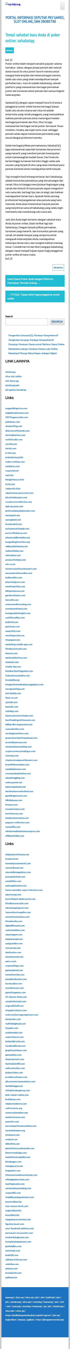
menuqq (9, 1297)
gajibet (30, 1319)
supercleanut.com (14, 1036)
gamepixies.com (13, 1054)
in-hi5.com (10, 453)
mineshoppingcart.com (16, 907)
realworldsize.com (14, 550)
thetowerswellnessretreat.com (21, 1174)
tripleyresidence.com (16, 1103)
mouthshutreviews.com (17, 916)
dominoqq (10, 371)
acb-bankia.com (13, 693)
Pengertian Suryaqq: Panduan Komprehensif (31, 340)
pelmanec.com (12, 421)
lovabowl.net (11, 858)
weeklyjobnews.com (15, 769)
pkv (37, 1297)
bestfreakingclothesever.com (20, 720)
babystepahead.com (15, 786)
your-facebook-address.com (19, 1228)
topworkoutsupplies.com (18, 912)
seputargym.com (13, 934)
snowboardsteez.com (16, 608)
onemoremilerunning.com (18, 604)
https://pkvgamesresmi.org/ (50, 1319)
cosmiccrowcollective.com (18, 501)
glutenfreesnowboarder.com (19, 1148)
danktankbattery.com (16, 657)
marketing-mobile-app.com (18, 644)
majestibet (10, 1319)
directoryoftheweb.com (17, 430)
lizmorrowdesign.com (16, 1152)
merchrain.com (12, 1250)
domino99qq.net (13, 426)
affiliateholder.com (14, 835)
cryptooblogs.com (14, 965)
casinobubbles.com (15, 930)
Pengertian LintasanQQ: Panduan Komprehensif (33, 335)
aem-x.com (10, 961)
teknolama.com (13, 555)
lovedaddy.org (12, 679)
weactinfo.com (12, 631)
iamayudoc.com (13, 1019)
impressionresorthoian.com (19, 715)
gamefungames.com (15, 992)
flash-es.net (11, 697)
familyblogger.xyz (14, 1086)
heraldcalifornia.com (15, 1045)
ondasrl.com (11, 1139)
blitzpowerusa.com (14, 591)
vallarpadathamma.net (16, 546)
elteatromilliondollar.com (17, 537)
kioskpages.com (13, 1161)
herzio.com (10, 448)
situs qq (19, 1297)
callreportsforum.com (16, 1259)
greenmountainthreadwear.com (21, 737)
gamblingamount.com (16, 795)
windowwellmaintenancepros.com (22, 831)
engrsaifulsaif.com (14, 1005)
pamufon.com (12, 1121)
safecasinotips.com (15, 1068)
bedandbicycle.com (15, 1041)
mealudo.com (12, 662)
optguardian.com (13, 943)
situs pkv (27, 1301)
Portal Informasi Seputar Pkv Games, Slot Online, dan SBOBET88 (35, 19)
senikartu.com (12, 466)
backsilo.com (11, 706)
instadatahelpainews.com (18, 1241)
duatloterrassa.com (15, 1117)
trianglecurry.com (14, 1166)
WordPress (25, 1343)
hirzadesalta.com (13, 921)
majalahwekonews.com (17, 412)
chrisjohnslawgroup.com (17, 1090)
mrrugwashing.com (15, 688)
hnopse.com (11, 804)
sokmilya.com (12, 1264)
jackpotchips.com (14, 1072)
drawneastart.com (14, 1059)
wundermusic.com (14, 987)
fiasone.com (11, 653)
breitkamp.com (12, 1099)
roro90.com (11, 444)
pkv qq (56, 1315)
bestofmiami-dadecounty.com (20, 898)
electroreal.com (13, 894)
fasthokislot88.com (15, 1063)
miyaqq (21, 1319)
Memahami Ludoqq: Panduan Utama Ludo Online (33, 348)
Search (9, 316)
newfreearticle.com (15, 586)
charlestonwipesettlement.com (21, 760)
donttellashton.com (15, 435)
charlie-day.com (13, 666)
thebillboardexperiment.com (19, 1197)
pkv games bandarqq (15, 389)
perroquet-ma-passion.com (19, 1232)
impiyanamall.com (14, 939)
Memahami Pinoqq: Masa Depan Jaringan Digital (32, 353)
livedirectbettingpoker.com (19, 671)
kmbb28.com (11, 1255)
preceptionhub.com (15, 876)
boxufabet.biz (12, 1215)
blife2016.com (12, 1143)
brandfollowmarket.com (17, 764)
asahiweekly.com (13, 1032)
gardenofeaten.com (15, 595)
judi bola (50, 1297)
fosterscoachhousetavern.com (21, 568)
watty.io (9, 475)
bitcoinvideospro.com (16, 497)
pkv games (58, 267)
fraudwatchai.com (14, 956)
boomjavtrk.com (13, 1272)
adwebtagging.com (15, 777)
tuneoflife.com (12, 826)
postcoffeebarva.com (16, 533)
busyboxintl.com (13, 524)
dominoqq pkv (12, 385)
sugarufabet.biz (13, 1210)
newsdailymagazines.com (18, 872)
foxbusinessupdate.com (17, 675)
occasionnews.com (15, 809)
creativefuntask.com (15, 1001)
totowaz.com (12, 755)
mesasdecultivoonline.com (18, 573)
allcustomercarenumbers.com (20, 1081)
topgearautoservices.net (18, 1219)
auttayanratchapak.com (17, 528)
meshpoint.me (12, 515)
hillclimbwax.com (13, 800)
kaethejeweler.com (15, 1183)
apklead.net (11, 1277)
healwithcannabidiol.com (17, 1157)
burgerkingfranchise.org (17, 541)
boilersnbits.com (13, 577)
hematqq (48, 1301)
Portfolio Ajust (42, 1343)
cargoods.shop (12, 488)
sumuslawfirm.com (14, 729)
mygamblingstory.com (16, 408)
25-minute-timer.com (16, 996)
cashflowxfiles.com (15, 617)
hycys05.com (12, 599)
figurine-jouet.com (14, 1224)
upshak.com (11, 702)
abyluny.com (11, 1268)
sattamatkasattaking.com (18, 1188)
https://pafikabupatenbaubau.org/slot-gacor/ (28, 1315)
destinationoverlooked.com (19, 791)
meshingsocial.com (14, 635)
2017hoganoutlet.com (16, 417)
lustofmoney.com (14, 813)
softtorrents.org (13, 1108)
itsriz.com (10, 484)
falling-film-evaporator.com (18, 724)
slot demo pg (12, 380)
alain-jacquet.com (14, 506)
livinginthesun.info (14, 479)
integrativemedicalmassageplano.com (24, 684)
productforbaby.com (15, 559)
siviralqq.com (11, 711)
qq (44, 1306)
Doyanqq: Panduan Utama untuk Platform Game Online (36, 344)
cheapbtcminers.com (16, 1010)
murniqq (38, 1301)
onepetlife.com (13, 1192)
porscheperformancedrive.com (20, 1125)
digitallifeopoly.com (15, 925)
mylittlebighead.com (15, 1023)
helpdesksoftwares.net (17, 854)
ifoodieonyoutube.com (16, 903)
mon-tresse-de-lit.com (16, 1206)
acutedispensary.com (16, 742)
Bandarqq (9, 50)
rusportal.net (12, 470)
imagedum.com (13, 1170)
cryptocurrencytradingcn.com (20, 751)
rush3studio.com (13, 439)
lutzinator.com (12, 1134)
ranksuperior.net (13, 782)
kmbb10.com (11, 622)
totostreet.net (13, 948)
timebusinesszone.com (17, 817)
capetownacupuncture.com (19, 492)
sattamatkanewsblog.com (18, 746)
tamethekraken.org (15, 1130)
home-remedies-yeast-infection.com (23, 890)
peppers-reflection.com (17, 822)
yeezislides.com (13, 881)
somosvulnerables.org (16, 1112)
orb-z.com (10, 564)
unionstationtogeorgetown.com (21, 1014)
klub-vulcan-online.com (17, 1094)
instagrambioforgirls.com (17, 613)
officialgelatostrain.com (17, 1179)
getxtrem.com (12, 626)
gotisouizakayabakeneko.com (20, 510)
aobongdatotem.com (16, 885)
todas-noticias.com (15, 461)
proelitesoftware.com (16, 1077)
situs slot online (13, 376)
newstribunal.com (14, 867)
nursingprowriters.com (16, 733)
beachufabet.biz (13, 1201)
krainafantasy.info (14, 457)
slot (43, 1297)
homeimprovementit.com (18, 863)
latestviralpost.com (15, 582)
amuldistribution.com (16, 979)
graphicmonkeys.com (16, 1050)
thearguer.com (12, 639)
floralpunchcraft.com (16, 648)
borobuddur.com (13, 983)
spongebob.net (13, 519)
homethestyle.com (14, 974)
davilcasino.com (13, 952)
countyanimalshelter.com (18, 773)
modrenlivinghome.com (17, 1237)
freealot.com (11, 1028)
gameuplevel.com (14, 970)
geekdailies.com (13, 1246)
